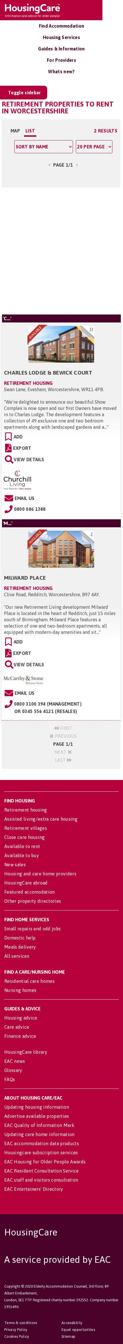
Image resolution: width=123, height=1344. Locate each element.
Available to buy (21, 855)
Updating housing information (36, 1107)
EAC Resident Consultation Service (41, 1170)
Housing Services (61, 37)
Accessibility (71, 1323)
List (30, 130)
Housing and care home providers (40, 873)
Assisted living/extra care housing (41, 819)
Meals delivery (20, 946)
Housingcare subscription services (41, 1152)
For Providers (61, 60)
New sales (15, 864)
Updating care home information (39, 1134)
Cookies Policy (16, 1336)
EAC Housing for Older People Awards (45, 1161)
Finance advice (20, 1036)
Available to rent (22, 846)
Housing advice (20, 1017)
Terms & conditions (20, 1323)
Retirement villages (25, 828)
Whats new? (61, 71)
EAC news (14, 1061)
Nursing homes (20, 990)
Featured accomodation (29, 891)
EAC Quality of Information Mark (39, 1125)
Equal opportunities (78, 1329)
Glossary (13, 1070)
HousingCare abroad (26, 882)
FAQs (9, 1079)
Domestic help (19, 937)
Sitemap (68, 1336)
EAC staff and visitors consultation (41, 1179)
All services (16, 956)
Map (15, 130)
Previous (65, 736)
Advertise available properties (36, 1116)
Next (61, 752)
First (65, 728)
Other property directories (32, 901)
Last (61, 760)
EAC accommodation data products (41, 1143)
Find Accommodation (61, 25)
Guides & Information (61, 48)
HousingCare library (25, 1052)
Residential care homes (29, 981)
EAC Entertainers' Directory (33, 1189)
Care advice (16, 1027)
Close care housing (24, 837)
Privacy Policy (15, 1329)
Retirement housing (25, 809)
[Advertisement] (61, 250)
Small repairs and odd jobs (32, 928)
